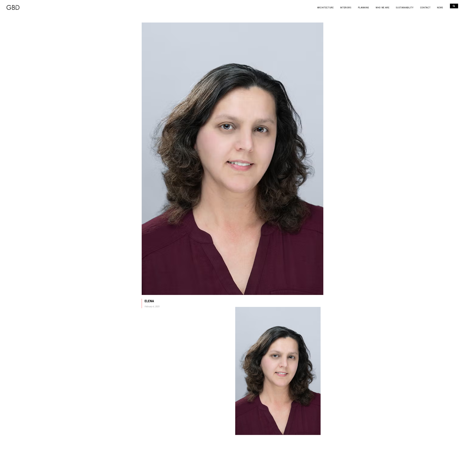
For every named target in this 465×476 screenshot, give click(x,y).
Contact (425, 7)
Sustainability (404, 7)
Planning (363, 7)
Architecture (325, 7)
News (440, 7)
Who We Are (382, 7)
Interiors (345, 7)
